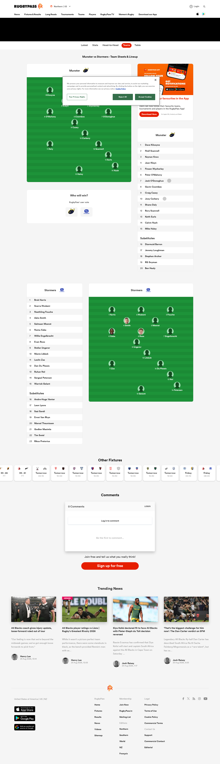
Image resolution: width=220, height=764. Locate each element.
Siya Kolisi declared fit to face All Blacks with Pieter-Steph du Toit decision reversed (135, 631)
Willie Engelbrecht (43, 335)
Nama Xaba (40, 329)
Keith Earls (150, 216)
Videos (97, 729)
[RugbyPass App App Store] (43, 709)
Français (123, 753)
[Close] (155, 80)
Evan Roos (39, 341)
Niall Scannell (152, 150)
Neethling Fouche (43, 311)
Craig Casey (151, 192)
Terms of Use (150, 710)
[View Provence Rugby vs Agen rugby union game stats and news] (169, 473)
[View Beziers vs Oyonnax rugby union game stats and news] (96, 473)
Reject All (123, 97)
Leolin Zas (39, 359)
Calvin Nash (151, 222)
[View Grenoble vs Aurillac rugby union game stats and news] (133, 473)
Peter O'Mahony (153, 174)
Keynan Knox (152, 156)
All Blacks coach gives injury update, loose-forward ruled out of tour (31, 629)
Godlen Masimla (42, 429)
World (122, 741)
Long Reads (51, 14)
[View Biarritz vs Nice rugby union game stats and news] (59, 473)
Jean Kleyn (150, 162)
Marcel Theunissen (44, 423)
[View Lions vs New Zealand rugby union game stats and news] (22, 473)
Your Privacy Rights (77, 97)
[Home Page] (28, 6)
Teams (81, 14)
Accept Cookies (145, 97)
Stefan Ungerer (42, 347)
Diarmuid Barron (153, 244)
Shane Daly (151, 204)
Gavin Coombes (153, 186)
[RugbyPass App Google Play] (43, 718)
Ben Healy (150, 268)
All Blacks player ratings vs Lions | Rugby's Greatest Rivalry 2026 (80, 629)
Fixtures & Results (32, 14)
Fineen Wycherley (154, 168)
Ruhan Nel (39, 371)
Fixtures (98, 710)
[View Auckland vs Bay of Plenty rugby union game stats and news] (188, 473)
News (17, 14)
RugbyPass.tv (125, 710)
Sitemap (98, 735)
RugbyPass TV (107, 14)
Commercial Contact (154, 741)
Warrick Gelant (42, 383)
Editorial (148, 747)
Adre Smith (40, 317)
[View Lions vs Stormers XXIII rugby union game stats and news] (206, 473)
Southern (123, 735)
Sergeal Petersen (43, 377)
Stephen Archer (153, 256)
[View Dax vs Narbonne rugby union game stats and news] (114, 473)
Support (148, 735)
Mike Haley (151, 228)
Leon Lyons (40, 405)
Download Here (149, 114)
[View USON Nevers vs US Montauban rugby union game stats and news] (151, 473)
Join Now (124, 704)
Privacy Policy (151, 704)
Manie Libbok (41, 353)
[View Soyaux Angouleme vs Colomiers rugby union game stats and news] (77, 473)
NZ (120, 747)
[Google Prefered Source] (43, 727)
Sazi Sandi (39, 411)
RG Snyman (151, 262)
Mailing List (125, 717)
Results (97, 717)
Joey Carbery (152, 198)
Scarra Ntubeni (42, 305)
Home (97, 704)
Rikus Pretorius (42, 441)
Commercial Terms (153, 723)
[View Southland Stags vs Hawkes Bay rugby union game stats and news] (41, 473)
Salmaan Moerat (42, 323)
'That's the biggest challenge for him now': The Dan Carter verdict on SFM (184, 629)
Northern (123, 728)
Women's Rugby (126, 14)
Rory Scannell (152, 210)
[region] (111, 90)
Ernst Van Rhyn (42, 417)
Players (92, 14)
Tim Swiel (39, 435)
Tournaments (67, 14)
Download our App (148, 14)
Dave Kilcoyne (152, 144)
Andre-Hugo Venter (44, 399)
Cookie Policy (151, 717)
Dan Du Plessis (42, 365)
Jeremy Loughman (154, 250)
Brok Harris (40, 299)
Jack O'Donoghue (154, 180)
